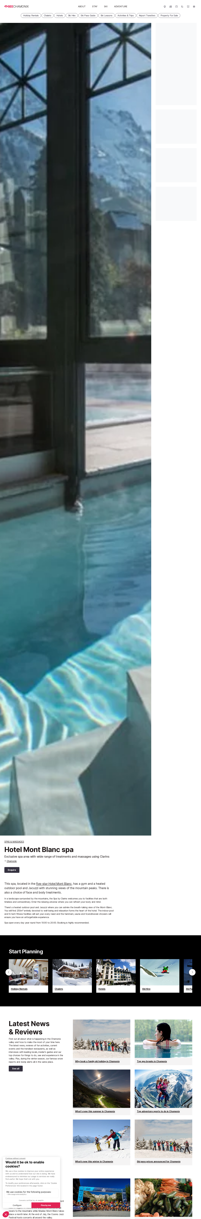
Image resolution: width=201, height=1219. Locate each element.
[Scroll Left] (8, 972)
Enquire (12, 870)
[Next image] (145, 429)
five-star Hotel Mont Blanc (54, 883)
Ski (105, 6)
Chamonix (12, 861)
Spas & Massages (14, 841)
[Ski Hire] (159, 976)
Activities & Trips (126, 15)
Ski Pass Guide (88, 15)
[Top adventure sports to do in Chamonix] (163, 1092)
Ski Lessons (106, 15)
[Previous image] (5, 429)
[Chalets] (72, 976)
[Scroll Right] (192, 972)
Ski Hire (72, 15)
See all (14, 1069)
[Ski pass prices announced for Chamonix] (163, 1142)
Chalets (47, 15)
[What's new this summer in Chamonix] (101, 1092)
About (82, 6)
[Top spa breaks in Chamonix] (163, 1042)
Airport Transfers (147, 15)
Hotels (59, 15)
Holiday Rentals (31, 15)
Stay (94, 6)
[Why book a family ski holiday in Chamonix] (101, 1042)
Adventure (120, 6)
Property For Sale (169, 15)
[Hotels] (116, 976)
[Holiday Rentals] (28, 976)
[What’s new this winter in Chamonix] (101, 1142)
